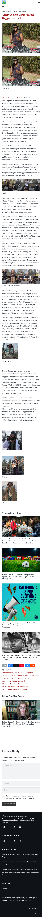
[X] (9, 827)
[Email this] (4, 665)
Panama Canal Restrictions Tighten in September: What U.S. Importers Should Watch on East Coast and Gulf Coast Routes (20, 872)
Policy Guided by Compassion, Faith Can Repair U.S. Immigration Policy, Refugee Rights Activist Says (21, 724)
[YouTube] (20, 827)
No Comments (20, 12)
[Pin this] (21, 665)
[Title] (4, 2)
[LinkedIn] (15, 827)
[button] (39, 2)
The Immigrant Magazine (14, 816)
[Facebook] (4, 827)
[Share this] (10, 665)
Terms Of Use (34, 914)
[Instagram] (20, 841)
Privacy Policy (34, 908)
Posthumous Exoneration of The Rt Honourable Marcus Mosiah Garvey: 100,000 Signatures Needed (21, 658)
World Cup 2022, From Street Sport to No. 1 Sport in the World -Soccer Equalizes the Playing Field (20, 577)
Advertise (5, 892)
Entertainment (12, 98)
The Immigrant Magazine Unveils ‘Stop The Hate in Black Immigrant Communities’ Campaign (19, 625)
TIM (3, 98)
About (4, 888)
